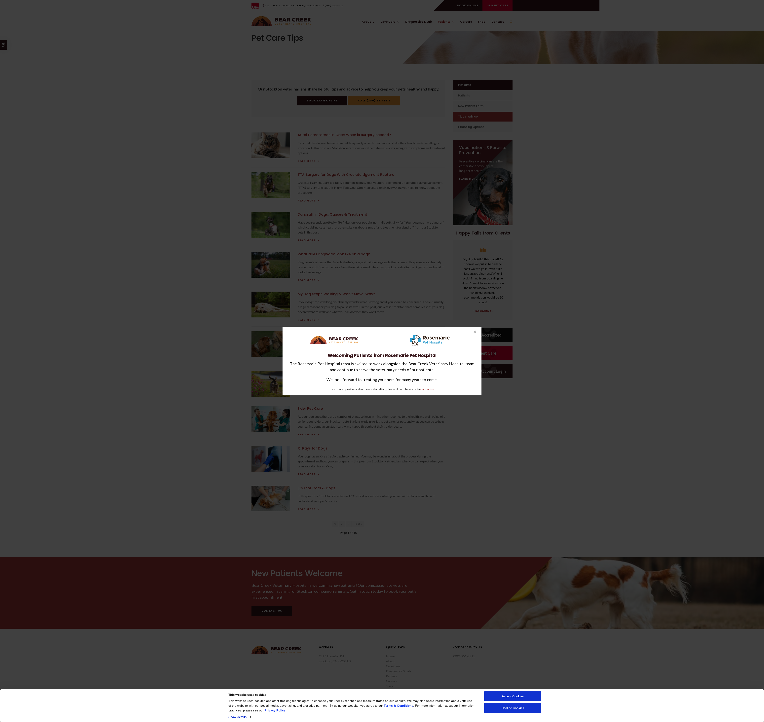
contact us (427, 389)
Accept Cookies (513, 696)
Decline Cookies (513, 708)
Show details (237, 717)
